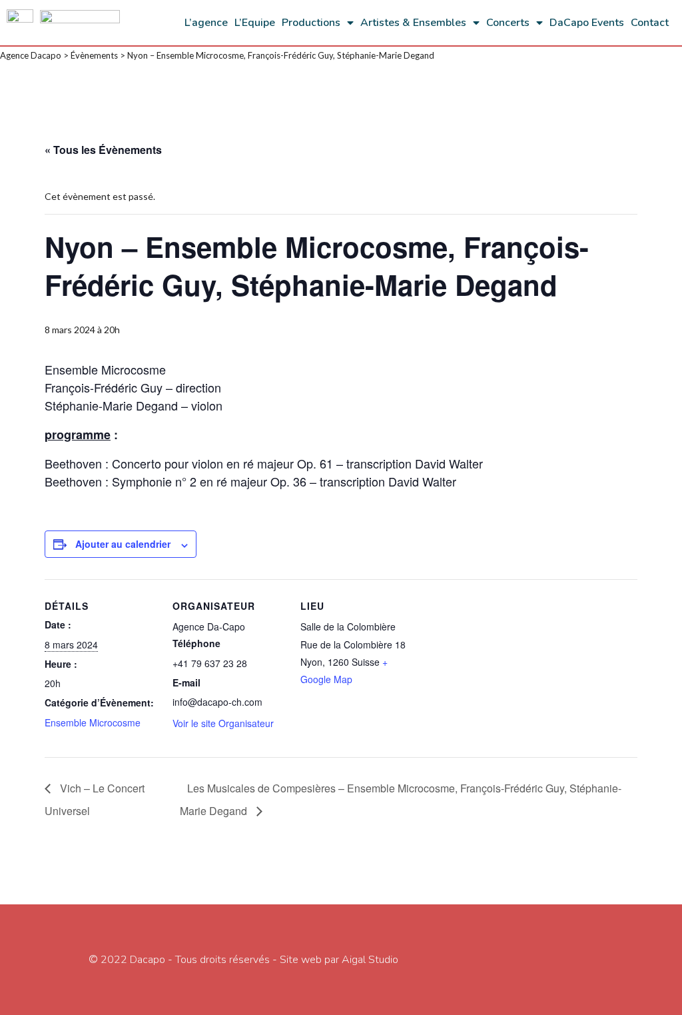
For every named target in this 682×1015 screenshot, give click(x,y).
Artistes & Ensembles (413, 22)
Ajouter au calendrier (122, 543)
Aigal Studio (370, 959)
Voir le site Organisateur (223, 723)
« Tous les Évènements (103, 149)
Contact (650, 22)
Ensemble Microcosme (93, 722)
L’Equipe (254, 22)
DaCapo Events (586, 22)
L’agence (206, 22)
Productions (311, 22)
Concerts (507, 22)
